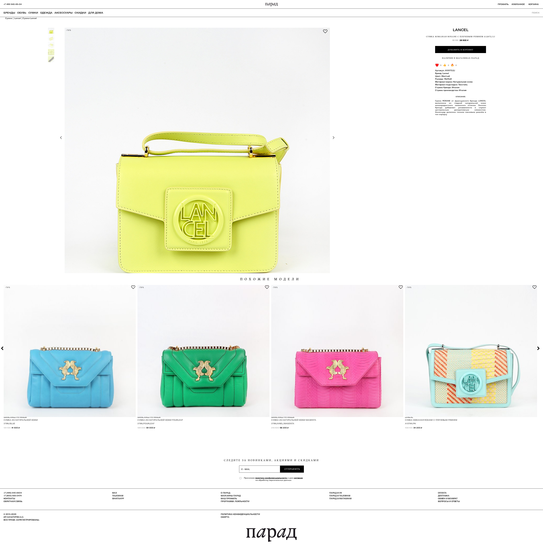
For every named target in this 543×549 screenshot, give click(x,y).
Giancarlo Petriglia (15, 417)
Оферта (225, 517)
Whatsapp (118, 498)
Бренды (9, 12)
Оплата (442, 493)
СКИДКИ (80, 12)
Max (114, 493)
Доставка (443, 496)
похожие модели (270, 279)
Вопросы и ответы (449, 501)
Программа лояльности (235, 501)
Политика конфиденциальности (240, 514)
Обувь (21, 12)
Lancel (460, 30)
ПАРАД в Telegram (339, 496)
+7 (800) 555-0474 (13, 496)
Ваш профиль (229, 498)
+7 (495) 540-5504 (13, 493)
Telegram (117, 496)
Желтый (445, 76)
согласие (298, 478)
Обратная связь (13, 501)
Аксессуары (63, 12)
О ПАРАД (225, 493)
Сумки (33, 12)
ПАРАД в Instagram (340, 498)
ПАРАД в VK (335, 493)
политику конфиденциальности (271, 478)
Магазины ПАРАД (231, 496)
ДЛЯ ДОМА (95, 12)
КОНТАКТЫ (9, 498)
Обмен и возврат (448, 498)
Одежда (46, 12)
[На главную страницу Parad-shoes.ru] (271, 4)
